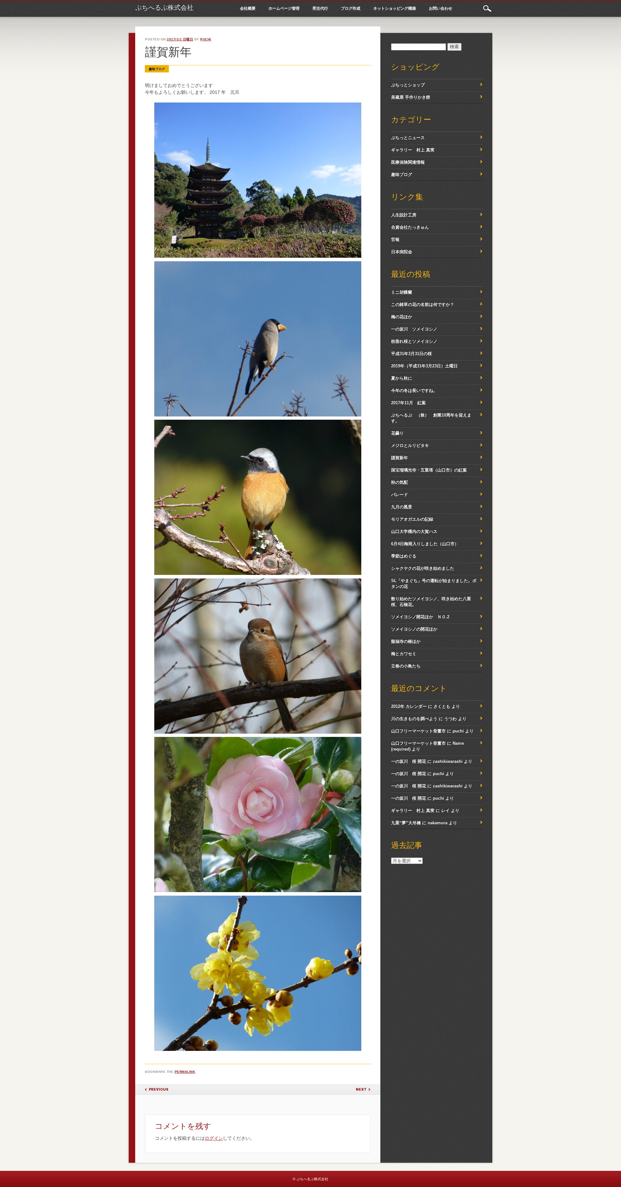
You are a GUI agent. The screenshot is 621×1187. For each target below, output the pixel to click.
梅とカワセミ (403, 653)
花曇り (397, 433)
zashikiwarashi (448, 761)
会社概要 (248, 8)
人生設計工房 (403, 214)
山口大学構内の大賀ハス (414, 531)
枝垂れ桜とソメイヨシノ (414, 341)
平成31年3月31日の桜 (411, 353)
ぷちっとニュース (408, 137)
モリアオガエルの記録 (412, 519)
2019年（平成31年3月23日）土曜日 (424, 365)
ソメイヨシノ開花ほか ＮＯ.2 (420, 616)
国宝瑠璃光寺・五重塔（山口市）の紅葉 (429, 470)
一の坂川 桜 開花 (408, 761)
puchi (205, 39)
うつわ (450, 718)
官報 (395, 239)
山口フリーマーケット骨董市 (418, 730)
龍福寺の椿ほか (405, 641)
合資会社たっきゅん (410, 227)
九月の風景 (401, 506)
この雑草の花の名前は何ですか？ (422, 304)
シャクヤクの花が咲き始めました (422, 568)
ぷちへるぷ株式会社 (164, 7)
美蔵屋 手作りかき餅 (410, 97)
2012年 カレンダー (409, 706)
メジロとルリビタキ (410, 445)
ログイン (214, 1138)
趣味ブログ (157, 69)
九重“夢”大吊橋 (406, 822)
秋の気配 (399, 482)
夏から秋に (401, 378)
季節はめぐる (403, 556)
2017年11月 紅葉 (408, 402)
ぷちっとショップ (408, 84)
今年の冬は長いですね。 (414, 390)
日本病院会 (401, 251)
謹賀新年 (399, 457)
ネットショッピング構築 (394, 8)
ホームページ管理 (284, 8)
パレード (399, 494)
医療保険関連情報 (408, 162)
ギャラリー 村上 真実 (412, 149)
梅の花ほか (401, 316)
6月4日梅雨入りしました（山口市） (425, 543)
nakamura (437, 822)
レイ (445, 810)
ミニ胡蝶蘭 (401, 292)
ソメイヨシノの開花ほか (414, 629)
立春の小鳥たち (405, 666)
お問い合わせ (440, 8)
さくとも (441, 706)
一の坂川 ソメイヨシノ (414, 329)
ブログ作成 (350, 8)
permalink (185, 1072)
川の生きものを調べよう (414, 718)
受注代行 (320, 8)
